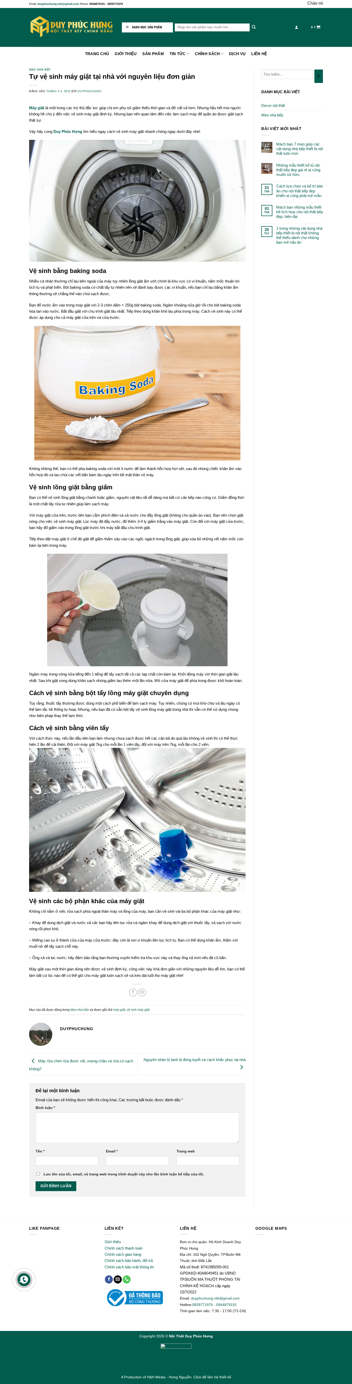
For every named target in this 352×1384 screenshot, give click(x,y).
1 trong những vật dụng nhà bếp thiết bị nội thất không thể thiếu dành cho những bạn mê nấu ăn (299, 235)
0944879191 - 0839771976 (106, 3)
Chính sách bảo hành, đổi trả (129, 1260)
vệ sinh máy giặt (138, 1010)
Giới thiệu (113, 1242)
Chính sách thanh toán (124, 1248)
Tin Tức (178, 54)
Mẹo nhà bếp (40, 69)
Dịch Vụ (237, 54)
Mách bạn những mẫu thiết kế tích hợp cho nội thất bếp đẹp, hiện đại (299, 212)
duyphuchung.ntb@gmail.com (58, 3)
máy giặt (119, 1010)
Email (112, 1151)
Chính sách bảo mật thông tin (129, 1267)
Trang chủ (97, 54)
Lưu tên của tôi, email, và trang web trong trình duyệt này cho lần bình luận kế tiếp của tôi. (124, 1174)
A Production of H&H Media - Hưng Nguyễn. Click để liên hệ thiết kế (176, 1377)
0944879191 (226, 1305)
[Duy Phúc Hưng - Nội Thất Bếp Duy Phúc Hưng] (71, 27)
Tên (40, 1151)
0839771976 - (204, 1305)
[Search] (254, 27)
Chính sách (207, 54)
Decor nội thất (273, 105)
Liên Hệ (259, 54)
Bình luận (45, 1108)
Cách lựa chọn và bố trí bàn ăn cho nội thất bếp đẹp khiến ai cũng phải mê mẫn (299, 191)
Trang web (186, 1151)
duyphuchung (90, 91)
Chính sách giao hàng (123, 1254)
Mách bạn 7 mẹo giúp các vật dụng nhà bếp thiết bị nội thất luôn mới (299, 149)
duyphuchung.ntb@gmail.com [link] (215, 1298)
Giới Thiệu (126, 54)
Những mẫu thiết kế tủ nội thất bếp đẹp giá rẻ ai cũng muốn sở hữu (298, 170)
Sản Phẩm (153, 54)
